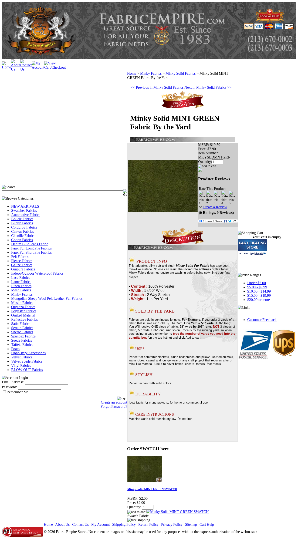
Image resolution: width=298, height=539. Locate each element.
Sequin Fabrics (22, 328)
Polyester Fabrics (23, 311)
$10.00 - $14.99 (259, 291)
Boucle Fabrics (22, 219)
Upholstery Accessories (28, 353)
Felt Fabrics (19, 257)
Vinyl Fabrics (21, 365)
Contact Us (80, 524)
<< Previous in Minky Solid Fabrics (157, 87)
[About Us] (15, 69)
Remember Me (17, 392)
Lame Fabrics (21, 282)
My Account (100, 524)
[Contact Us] (26, 69)
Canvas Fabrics (22, 231)
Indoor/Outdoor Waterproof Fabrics (37, 273)
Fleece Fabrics (21, 261)
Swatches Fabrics (24, 210)
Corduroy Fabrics (24, 227)
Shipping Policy (124, 524)
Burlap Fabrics (22, 223)
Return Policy (148, 524)
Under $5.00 (256, 283)
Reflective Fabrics (24, 319)
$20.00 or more (258, 300)
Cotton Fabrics (22, 240)
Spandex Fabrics (23, 336)
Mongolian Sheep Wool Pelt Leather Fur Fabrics (46, 298)
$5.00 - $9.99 (257, 287)
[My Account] (38, 67)
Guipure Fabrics (23, 269)
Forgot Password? (114, 406)
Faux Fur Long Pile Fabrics (31, 248)
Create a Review (215, 207)
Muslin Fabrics (22, 303)
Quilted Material (23, 315)
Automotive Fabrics (25, 215)
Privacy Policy (172, 524)
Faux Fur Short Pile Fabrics (31, 252)
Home (131, 73)
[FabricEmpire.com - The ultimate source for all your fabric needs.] (270, 21)
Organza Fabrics (23, 307)
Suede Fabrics (21, 340)
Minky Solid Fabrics (181, 73)
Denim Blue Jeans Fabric (29, 244)
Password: (9, 387)
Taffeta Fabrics (22, 345)
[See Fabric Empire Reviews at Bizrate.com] (252, 247)
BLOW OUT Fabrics (27, 370)
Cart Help (207, 524)
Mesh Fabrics (21, 290)
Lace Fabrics (20, 278)
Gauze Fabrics (21, 265)
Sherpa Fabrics (22, 332)
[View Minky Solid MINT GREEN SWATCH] (177, 512)
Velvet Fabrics (21, 357)
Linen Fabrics (21, 286)
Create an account (114, 402)
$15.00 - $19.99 (259, 295)
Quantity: (205, 162)
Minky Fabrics (22, 294)
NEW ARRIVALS (25, 206)
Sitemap (191, 524)
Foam (15, 349)
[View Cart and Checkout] (55, 67)
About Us (62, 524)
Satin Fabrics (20, 324)
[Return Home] (6, 67)
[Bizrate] (260, 253)
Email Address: (13, 382)
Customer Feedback (262, 320)
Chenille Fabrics (23, 236)
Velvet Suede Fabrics (26, 361)
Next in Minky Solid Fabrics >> (207, 87)
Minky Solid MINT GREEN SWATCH (152, 489)
